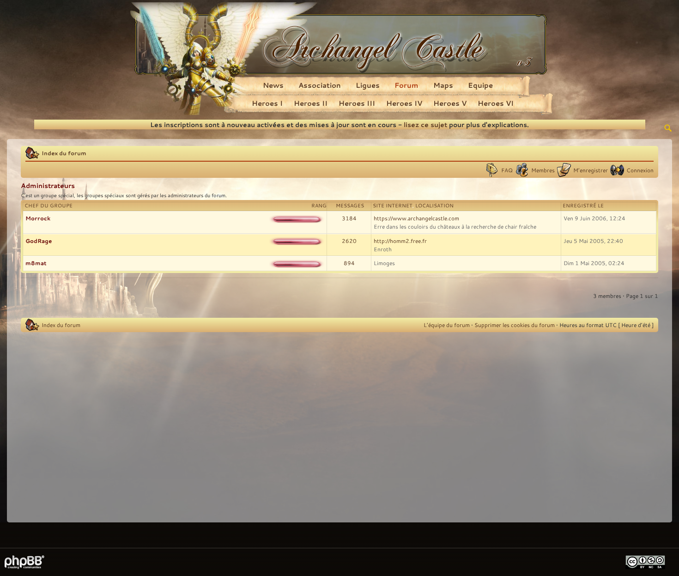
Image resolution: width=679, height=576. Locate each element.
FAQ (507, 170)
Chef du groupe (48, 205)
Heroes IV (404, 103)
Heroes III (357, 103)
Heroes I (267, 103)
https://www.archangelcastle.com (416, 218)
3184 (349, 218)
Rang (319, 205)
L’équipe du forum (447, 324)
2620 (349, 240)
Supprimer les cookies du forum (514, 324)
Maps (443, 85)
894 (349, 263)
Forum (406, 85)
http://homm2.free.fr (400, 240)
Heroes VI (496, 103)
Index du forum (64, 153)
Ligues (368, 85)
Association (319, 85)
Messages (350, 205)
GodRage (38, 240)
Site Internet (392, 205)
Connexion (640, 170)
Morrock (37, 218)
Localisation (434, 205)
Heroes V (450, 103)
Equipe (480, 85)
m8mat (36, 263)
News (273, 85)
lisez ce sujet (425, 124)
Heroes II (310, 103)
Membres (543, 170)
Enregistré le (583, 205)
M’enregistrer (590, 170)
